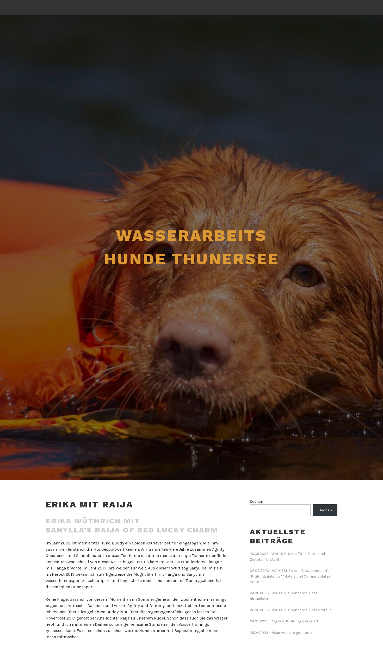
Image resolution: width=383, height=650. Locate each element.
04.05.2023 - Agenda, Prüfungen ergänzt (284, 621)
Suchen (256, 501)
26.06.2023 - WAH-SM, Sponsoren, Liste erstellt (290, 610)
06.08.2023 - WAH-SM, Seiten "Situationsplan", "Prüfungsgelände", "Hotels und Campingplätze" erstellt (290, 576)
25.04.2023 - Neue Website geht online (283, 632)
